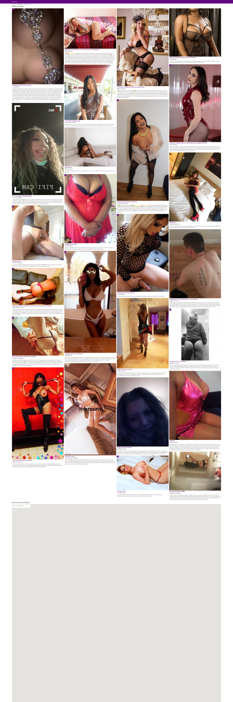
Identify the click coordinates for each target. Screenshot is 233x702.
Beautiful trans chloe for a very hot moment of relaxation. (82, 49)
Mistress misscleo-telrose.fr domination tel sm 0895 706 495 (188, 143)
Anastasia (173, 222)
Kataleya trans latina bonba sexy (127, 201)
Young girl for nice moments (178, 361)
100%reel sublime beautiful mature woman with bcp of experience (32, 306)
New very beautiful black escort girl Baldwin (183, 57)
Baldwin (172, 441)
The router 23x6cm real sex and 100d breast (130, 87)
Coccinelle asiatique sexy (72, 121)
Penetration (68, 167)
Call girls (14, 4)
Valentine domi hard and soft (126, 292)
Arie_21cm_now (69, 456)
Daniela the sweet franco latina (21, 85)
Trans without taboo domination (22, 460)
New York (26, 4)
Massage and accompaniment (74, 353)
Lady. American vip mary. (125, 369)
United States (20, 4)
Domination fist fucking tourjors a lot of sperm (184, 299)
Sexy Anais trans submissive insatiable (24, 356)
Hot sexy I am (121, 491)
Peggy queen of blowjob (124, 447)
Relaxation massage (71, 244)
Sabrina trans (16, 261)
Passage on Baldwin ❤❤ (177, 491)
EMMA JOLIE (14, 1)
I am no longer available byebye (22, 196)
